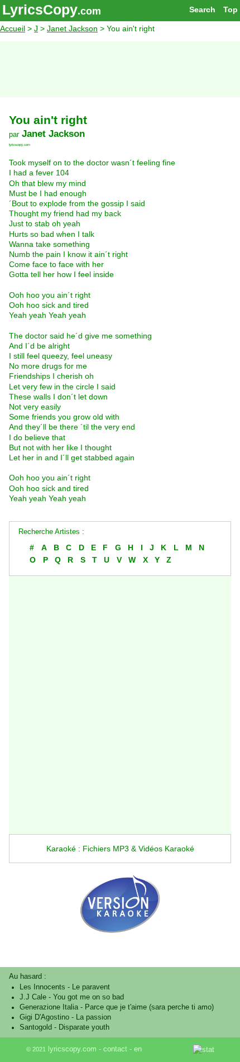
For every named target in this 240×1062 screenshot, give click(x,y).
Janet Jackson (72, 28)
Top (230, 9)
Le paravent (91, 987)
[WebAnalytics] (168, 1049)
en (138, 1049)
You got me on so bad (88, 997)
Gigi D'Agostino (44, 1017)
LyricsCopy (40, 9)
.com (89, 11)
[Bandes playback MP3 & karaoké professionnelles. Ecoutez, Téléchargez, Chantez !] (120, 944)
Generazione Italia (49, 1007)
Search (202, 9)
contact (115, 1049)
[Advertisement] (120, 69)
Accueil (12, 28)
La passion (93, 1017)
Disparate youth (84, 1027)
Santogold (36, 1027)
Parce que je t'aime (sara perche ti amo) (149, 1007)
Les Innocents (42, 987)
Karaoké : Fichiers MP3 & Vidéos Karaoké (120, 848)
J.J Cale (33, 997)
